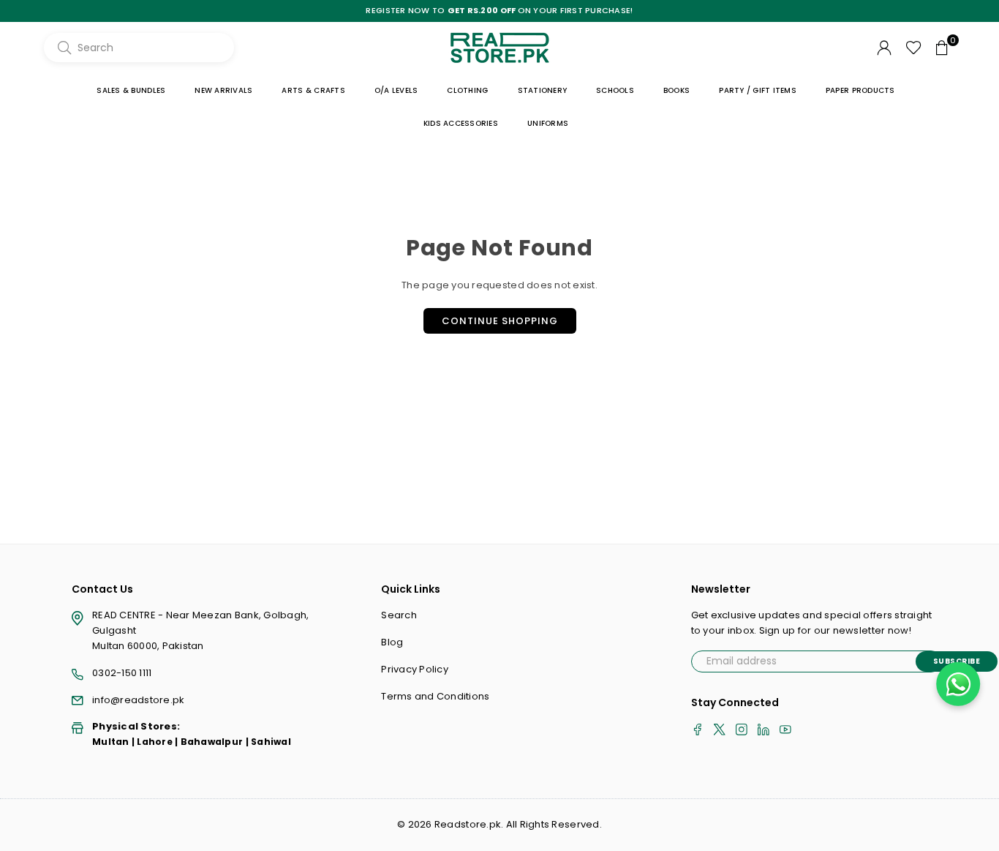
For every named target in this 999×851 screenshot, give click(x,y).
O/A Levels (396, 90)
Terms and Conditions (435, 696)
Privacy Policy (414, 669)
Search (399, 615)
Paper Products (860, 90)
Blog (392, 642)
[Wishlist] (914, 47)
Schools (615, 90)
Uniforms (547, 123)
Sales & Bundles (131, 90)
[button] (942, 47)
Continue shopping (500, 321)
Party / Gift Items (757, 90)
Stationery (543, 90)
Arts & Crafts (313, 90)
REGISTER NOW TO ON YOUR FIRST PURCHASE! (499, 10)
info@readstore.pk (138, 700)
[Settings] (884, 47)
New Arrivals (223, 90)
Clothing (467, 90)
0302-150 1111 (121, 673)
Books (676, 90)
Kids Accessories (460, 123)
